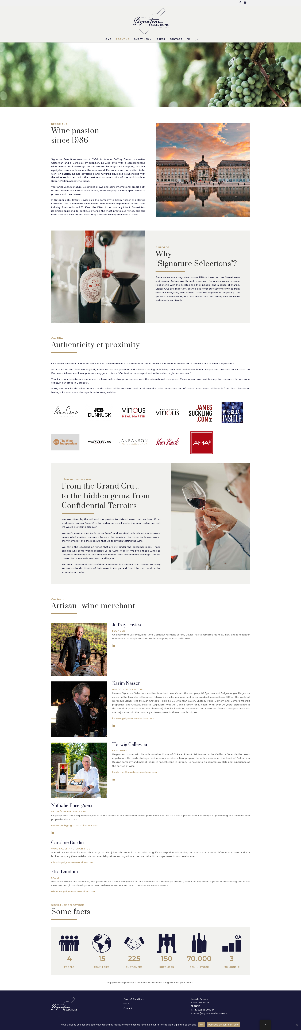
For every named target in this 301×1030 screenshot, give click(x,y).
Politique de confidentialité (223, 1024)
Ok (201, 1024)
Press (161, 39)
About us (122, 39)
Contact (175, 39)
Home (107, 39)
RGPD (127, 1003)
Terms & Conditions (134, 999)
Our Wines (141, 39)
